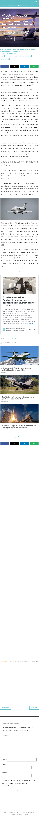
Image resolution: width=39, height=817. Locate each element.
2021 (5, 50)
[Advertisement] (20, 533)
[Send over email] (34, 66)
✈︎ (19, 52)
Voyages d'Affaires (11, 52)
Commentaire (7, 735)
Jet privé (28, 56)
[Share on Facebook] (4, 66)
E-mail (4, 765)
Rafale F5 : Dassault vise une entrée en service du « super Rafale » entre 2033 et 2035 (18, 398)
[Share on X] (14, 66)
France (2, 52)
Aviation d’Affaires (11, 56)
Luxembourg (5, 59)
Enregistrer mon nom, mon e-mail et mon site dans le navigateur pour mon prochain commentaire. (18, 783)
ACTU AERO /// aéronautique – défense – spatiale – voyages (17, 6)
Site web (5, 773)
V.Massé (13, 338)
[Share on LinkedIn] (24, 66)
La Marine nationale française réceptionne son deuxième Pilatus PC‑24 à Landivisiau (16, 369)
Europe (33, 50)
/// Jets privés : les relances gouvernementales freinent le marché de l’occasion (17, 21)
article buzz (11, 50)
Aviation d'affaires (23, 50)
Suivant (34, 708)
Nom (4, 760)
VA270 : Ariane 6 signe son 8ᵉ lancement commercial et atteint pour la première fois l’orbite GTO (18, 427)
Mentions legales (8, 812)
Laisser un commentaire (8, 54)
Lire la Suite (8, 39)
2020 (1, 50)
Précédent (5, 708)
